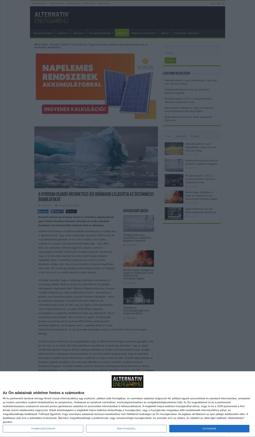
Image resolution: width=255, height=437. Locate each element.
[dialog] (127, 404)
